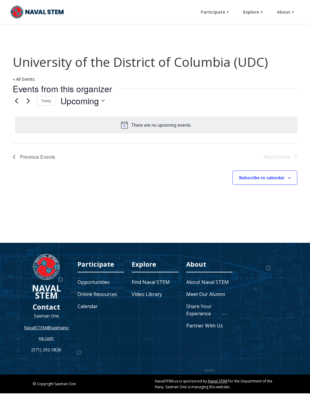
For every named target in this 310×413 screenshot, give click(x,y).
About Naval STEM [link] (207, 282)
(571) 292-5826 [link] (46, 350)
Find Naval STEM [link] (151, 282)
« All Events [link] (24, 79)
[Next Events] (28, 100)
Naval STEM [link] (217, 381)
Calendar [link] (88, 306)
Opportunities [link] (94, 282)
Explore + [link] (253, 12)
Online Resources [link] (97, 294)
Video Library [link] (147, 294)
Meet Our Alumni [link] (205, 294)
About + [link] (285, 12)
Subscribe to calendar (261, 177)
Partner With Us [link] (204, 325)
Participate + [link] (215, 12)
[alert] (156, 124)
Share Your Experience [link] (199, 310)
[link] (37, 12)
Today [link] (46, 100)
